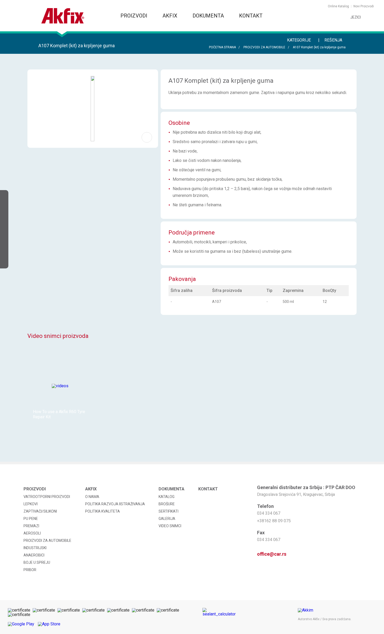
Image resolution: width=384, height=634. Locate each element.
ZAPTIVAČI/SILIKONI (40, 511)
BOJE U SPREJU (37, 562)
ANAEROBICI (34, 555)
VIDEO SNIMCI (170, 526)
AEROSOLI (32, 533)
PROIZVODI (134, 16)
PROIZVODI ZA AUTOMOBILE (264, 47)
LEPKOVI (31, 504)
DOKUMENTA (209, 16)
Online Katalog (338, 6)
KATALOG (166, 497)
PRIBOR (30, 570)
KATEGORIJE (299, 40)
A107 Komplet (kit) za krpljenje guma (319, 47)
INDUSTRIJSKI (35, 548)
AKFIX (170, 16)
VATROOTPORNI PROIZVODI (47, 497)
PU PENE (31, 518)
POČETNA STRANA (222, 47)
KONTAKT (251, 16)
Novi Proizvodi (363, 6)
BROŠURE (167, 504)
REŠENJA (333, 40)
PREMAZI (31, 526)
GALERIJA (167, 518)
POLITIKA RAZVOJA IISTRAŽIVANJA (115, 504)
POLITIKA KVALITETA (102, 511)
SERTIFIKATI (168, 511)
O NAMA (92, 497)
